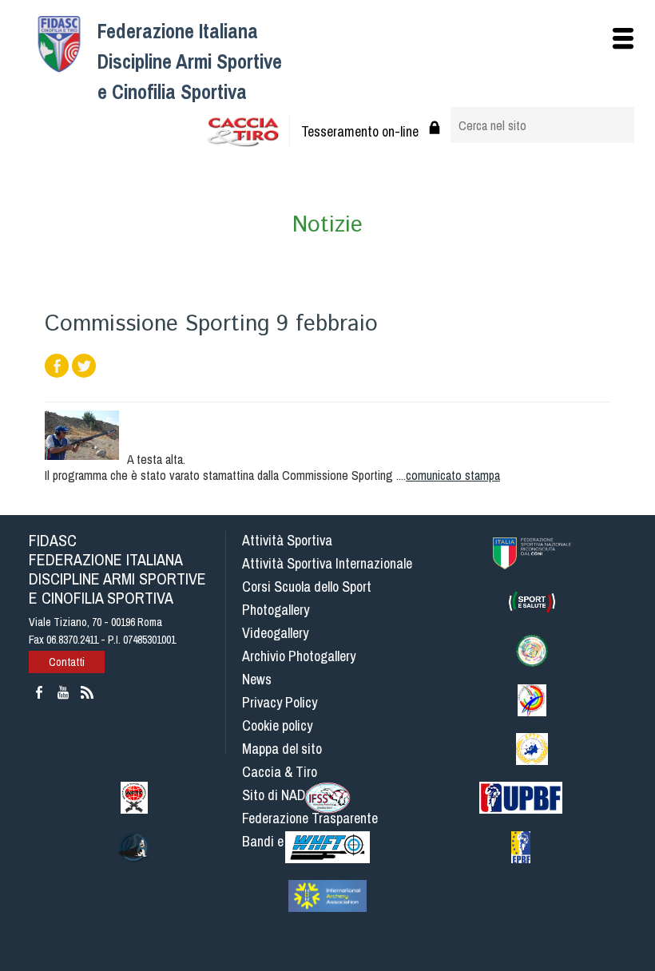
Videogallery (275, 633)
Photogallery (275, 610)
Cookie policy (277, 725)
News (257, 679)
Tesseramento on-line (360, 131)
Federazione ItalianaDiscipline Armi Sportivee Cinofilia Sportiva (189, 61)
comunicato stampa (453, 475)
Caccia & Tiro (279, 772)
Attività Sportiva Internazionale (327, 563)
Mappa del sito (282, 749)
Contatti (67, 662)
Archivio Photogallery (298, 656)
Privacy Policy (279, 702)
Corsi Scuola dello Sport (306, 586)
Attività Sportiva (287, 540)
